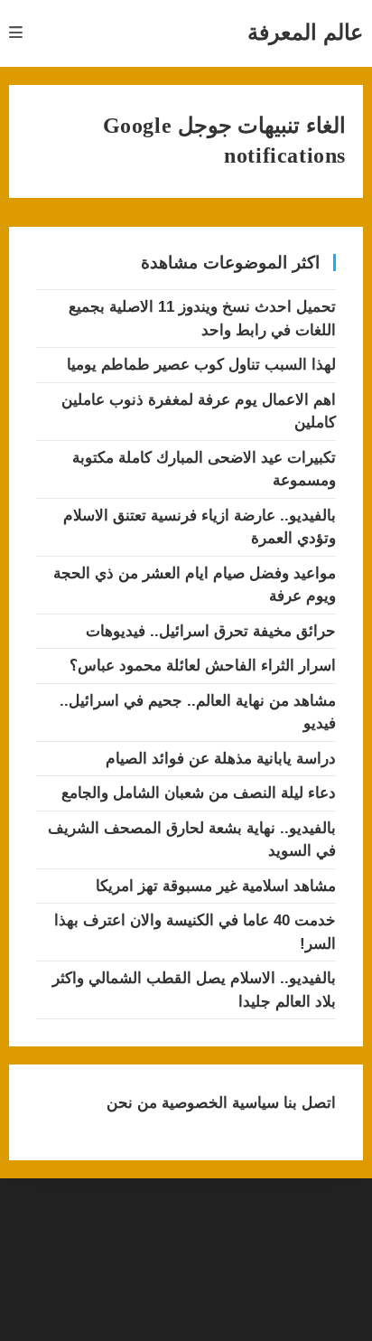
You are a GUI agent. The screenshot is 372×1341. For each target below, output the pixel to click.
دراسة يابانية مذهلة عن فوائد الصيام (221, 758)
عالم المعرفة (305, 32)
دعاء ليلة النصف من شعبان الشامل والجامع (198, 793)
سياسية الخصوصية (218, 1102)
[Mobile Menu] (16, 33)
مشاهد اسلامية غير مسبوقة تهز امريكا (216, 886)
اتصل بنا (307, 1102)
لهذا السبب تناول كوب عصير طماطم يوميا (201, 364)
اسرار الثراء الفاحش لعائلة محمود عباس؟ (203, 665)
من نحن (132, 1102)
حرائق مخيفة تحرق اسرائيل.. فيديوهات (211, 631)
